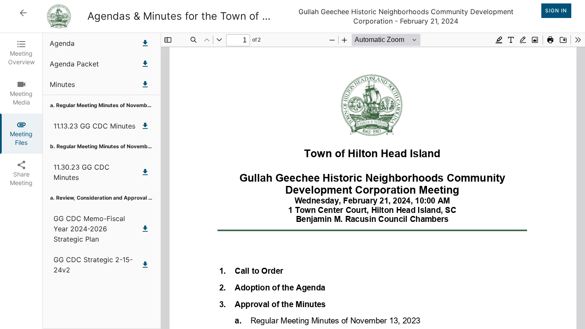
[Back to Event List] (23, 12)
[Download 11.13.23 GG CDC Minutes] (145, 126)
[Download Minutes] (145, 84)
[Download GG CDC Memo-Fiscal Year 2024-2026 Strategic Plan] (145, 228)
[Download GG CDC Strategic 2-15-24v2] (145, 264)
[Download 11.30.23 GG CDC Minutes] (145, 172)
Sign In (556, 10)
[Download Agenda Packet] (145, 63)
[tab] (21, 53)
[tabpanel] (314, 181)
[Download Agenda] (145, 43)
